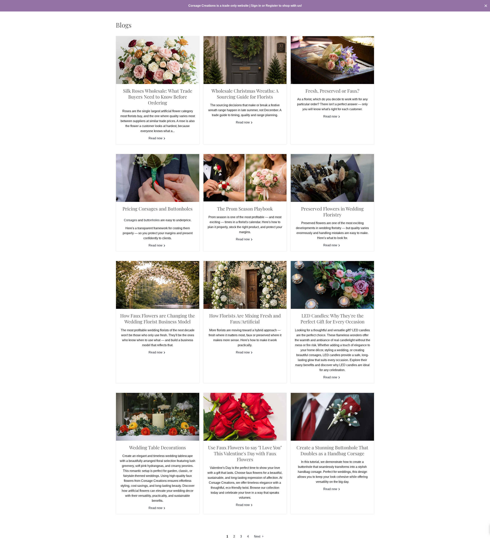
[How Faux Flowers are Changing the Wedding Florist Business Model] (157, 285)
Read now (156, 138)
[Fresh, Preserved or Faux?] (332, 60)
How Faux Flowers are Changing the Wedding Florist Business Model (157, 318)
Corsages (130, 220)
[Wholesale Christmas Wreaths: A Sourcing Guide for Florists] (245, 60)
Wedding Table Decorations (157, 447)
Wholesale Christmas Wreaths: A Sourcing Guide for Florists (245, 94)
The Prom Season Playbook (245, 209)
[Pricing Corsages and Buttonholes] (157, 178)
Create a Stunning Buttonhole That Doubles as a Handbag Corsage (332, 450)
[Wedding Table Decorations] (157, 417)
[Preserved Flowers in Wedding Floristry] (332, 178)
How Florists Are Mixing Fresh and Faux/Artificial (245, 318)
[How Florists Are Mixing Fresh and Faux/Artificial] (245, 285)
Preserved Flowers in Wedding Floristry (332, 212)
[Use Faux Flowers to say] (245, 417)
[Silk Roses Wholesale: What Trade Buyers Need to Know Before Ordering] (157, 60)
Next (257, 536)
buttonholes (152, 220)
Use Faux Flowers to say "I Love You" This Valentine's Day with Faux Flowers (245, 453)
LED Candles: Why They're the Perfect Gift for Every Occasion (332, 318)
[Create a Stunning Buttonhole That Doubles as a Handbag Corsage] (332, 417)
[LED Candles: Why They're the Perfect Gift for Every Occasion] (332, 285)
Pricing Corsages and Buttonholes (157, 209)
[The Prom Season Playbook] (245, 178)
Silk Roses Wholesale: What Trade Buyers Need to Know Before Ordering (157, 97)
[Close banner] (485, 5)
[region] (245, 5)
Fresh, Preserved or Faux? (332, 91)
